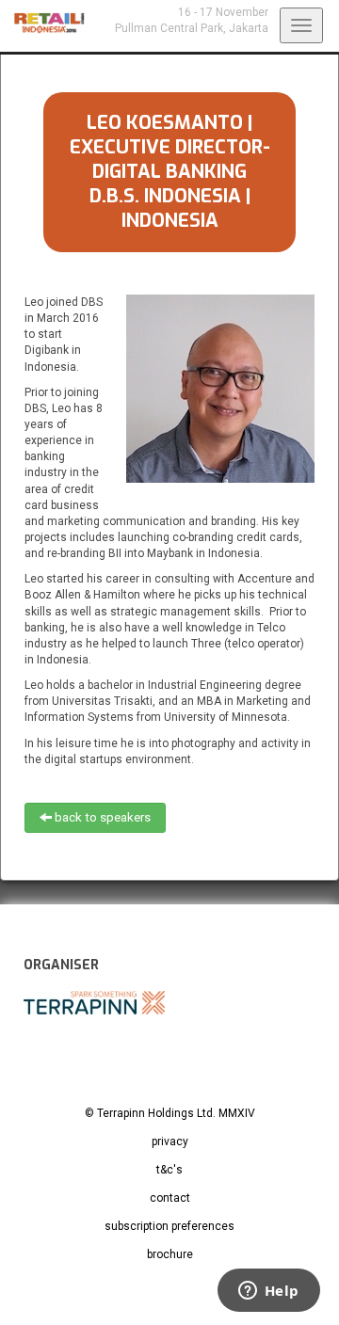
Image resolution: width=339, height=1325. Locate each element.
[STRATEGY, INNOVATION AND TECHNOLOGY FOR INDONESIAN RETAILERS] (42, 23)
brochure (170, 1254)
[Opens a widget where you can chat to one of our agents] (268, 1292)
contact (170, 1198)
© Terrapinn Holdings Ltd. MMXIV (170, 1113)
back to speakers (101, 817)
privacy (170, 1141)
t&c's (169, 1169)
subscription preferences (169, 1226)
